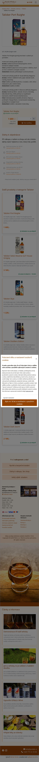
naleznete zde (29, 391)
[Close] (36, 359)
